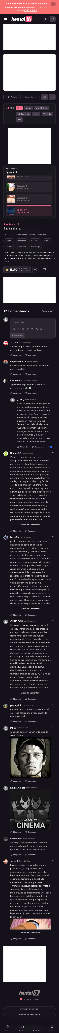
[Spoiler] (37, 329)
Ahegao (9, 240)
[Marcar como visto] (44, 97)
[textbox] (33, 322)
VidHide (47, 114)
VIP (19, 108)
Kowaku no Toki (11, 224)
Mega (28, 108)
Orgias (47, 240)
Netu (36, 114)
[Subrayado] (23, 329)
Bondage (35, 246)
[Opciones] (53, 342)
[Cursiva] (18, 329)
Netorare (35, 240)
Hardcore (21, 240)
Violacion (22, 246)
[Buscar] (53, 19)
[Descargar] (52, 97)
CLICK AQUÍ (30, 10)
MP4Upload (23, 114)
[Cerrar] (53, 4)
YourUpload (41, 108)
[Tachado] (27, 329)
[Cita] (32, 329)
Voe (19, 119)
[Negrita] (14, 329)
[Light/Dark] (46, 19)
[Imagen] (41, 329)
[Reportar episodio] (44, 269)
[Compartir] (35, 269)
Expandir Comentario (31, 524)
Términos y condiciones (29, 1009)
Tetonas (9, 246)
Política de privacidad (29, 1014)
